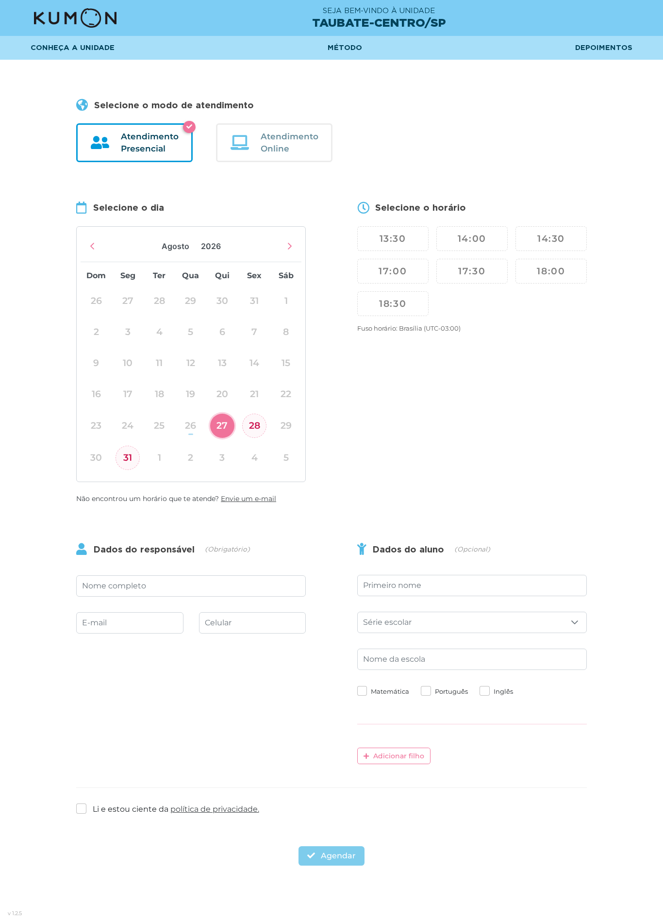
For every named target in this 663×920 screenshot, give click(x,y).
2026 (211, 246)
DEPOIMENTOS (603, 47)
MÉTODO (345, 47)
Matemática (390, 691)
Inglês (503, 691)
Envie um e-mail (248, 498)
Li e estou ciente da (176, 809)
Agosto (175, 246)
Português (451, 691)
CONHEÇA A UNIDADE (73, 47)
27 (222, 425)
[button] (574, 622)
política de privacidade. (214, 809)
